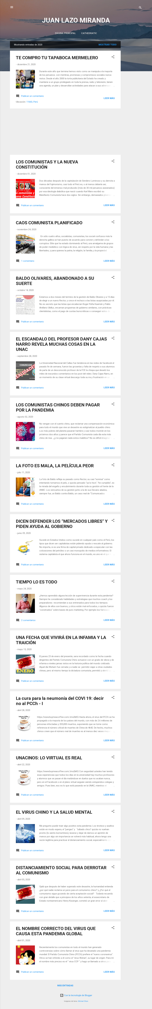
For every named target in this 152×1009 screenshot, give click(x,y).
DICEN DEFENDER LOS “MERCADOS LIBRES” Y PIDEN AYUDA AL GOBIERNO (62, 524)
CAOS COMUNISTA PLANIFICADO (49, 222)
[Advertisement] (132, 85)
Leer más (109, 98)
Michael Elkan (83, 1001)
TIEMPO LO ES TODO (36, 582)
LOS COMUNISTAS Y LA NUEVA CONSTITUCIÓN (47, 164)
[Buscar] (140, 8)
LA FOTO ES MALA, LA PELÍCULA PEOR (55, 465)
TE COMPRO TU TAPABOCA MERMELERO (57, 57)
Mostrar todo (108, 44)
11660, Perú (32, 101)
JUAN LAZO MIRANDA (76, 20)
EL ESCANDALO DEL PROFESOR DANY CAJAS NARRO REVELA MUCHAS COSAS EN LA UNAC (61, 344)
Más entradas (65, 985)
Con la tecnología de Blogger (78, 995)
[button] (113, 57)
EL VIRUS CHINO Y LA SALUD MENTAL (54, 812)
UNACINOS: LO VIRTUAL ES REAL (49, 757)
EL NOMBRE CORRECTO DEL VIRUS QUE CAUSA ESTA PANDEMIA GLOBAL (56, 931)
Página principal (65, 33)
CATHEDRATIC (89, 33)
